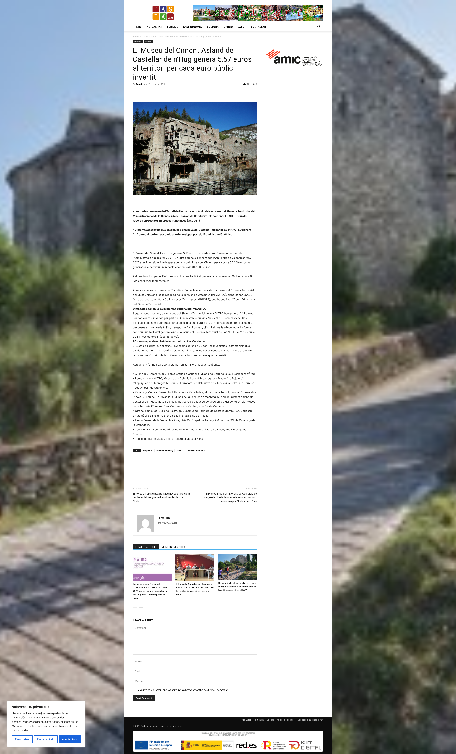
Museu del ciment (196, 450)
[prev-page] (135, 605)
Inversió (180, 450)
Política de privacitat (264, 719)
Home (136, 36)
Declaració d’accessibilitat (310, 719)
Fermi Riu (140, 84)
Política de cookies (285, 719)
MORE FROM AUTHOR (174, 547)
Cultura (213, 26)
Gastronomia (192, 26)
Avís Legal (246, 719)
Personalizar (22, 739)
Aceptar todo (69, 739)
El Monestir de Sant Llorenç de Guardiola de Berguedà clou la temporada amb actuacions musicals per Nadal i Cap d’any (230, 497)
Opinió (228, 26)
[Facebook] (136, 92)
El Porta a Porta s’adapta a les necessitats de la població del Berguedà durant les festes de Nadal (161, 497)
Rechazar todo (45, 739)
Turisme (172, 26)
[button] (319, 27)
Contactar (258, 26)
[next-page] (141, 605)
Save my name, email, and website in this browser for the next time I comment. (182, 689)
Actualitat (154, 26)
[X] (144, 92)
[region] (46, 724)
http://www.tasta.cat (167, 523)
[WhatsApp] (161, 92)
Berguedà (147, 450)
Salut (242, 26)
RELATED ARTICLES (146, 547)
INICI (138, 26)
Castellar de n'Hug (164, 450)
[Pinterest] (152, 92)
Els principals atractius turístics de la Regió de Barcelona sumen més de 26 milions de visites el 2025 (237, 587)
